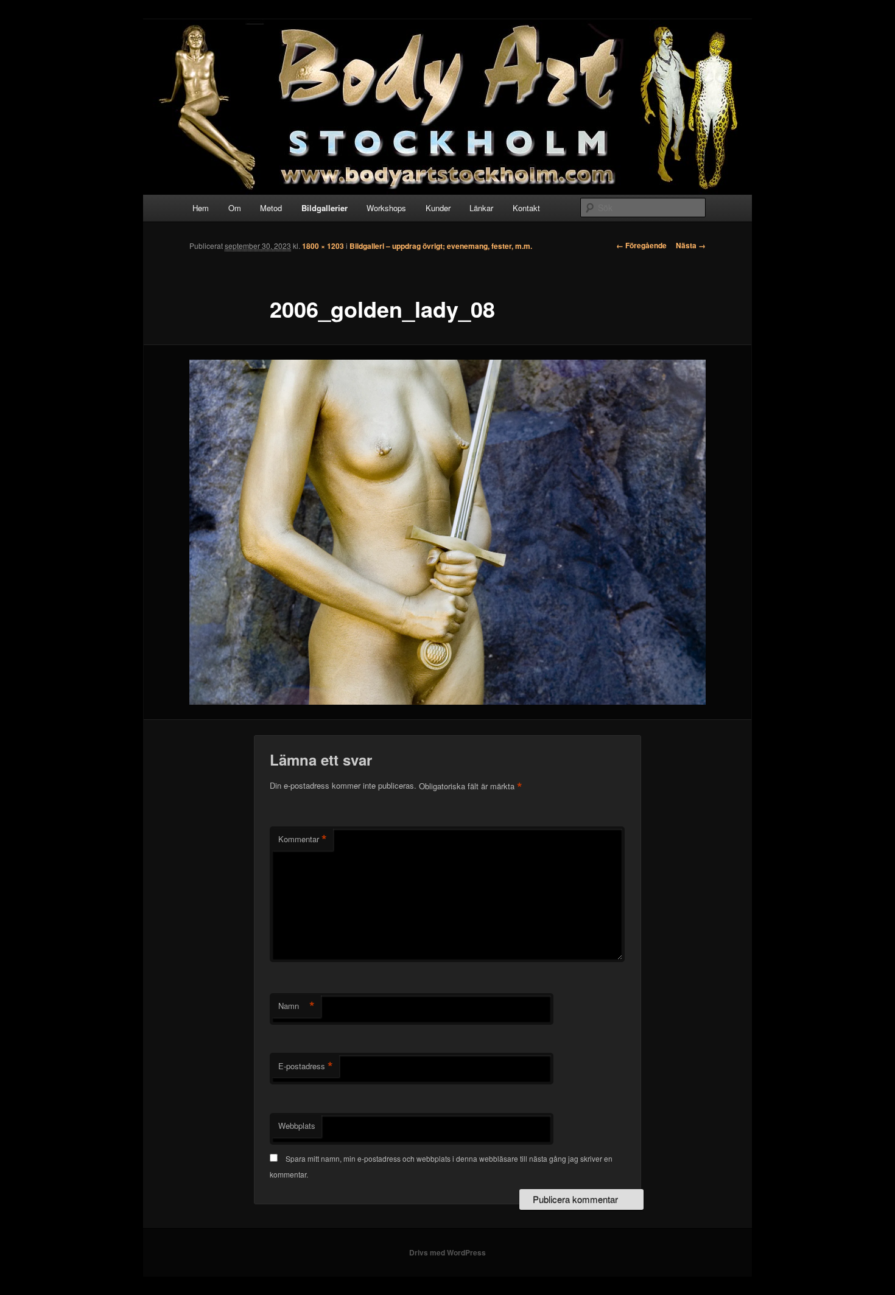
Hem (200, 208)
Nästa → (691, 245)
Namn (296, 1006)
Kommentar (302, 839)
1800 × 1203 (323, 245)
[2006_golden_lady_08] (447, 532)
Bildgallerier (324, 208)
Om (234, 208)
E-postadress (305, 1066)
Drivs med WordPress (447, 1252)
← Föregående (641, 245)
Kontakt (526, 208)
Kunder (438, 208)
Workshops (386, 208)
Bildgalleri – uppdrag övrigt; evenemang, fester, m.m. (440, 245)
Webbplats (296, 1125)
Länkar (481, 208)
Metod (271, 208)
